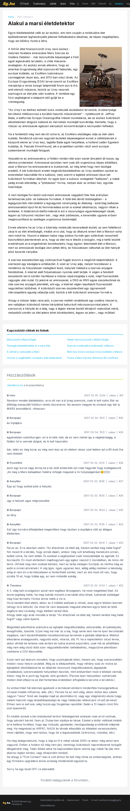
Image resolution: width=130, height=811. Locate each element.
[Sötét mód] (110, 4)
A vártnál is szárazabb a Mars (23, 351)
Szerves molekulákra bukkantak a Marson (90, 345)
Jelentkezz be (15, 385)
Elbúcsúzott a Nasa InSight (21, 339)
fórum (85, 3)
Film (72, 3)
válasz (112, 395)
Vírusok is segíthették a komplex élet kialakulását (34, 357)
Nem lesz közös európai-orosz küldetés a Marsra (94, 351)
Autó (63, 3)
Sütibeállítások (47, 805)
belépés (119, 3)
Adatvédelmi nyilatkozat (52, 800)
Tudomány (39, 3)
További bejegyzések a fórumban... (65, 780)
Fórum (85, 800)
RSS (93, 3)
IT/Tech (24, 3)
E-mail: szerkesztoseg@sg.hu (106, 800)
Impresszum (73, 800)
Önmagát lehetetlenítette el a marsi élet (28, 345)
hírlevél (102, 3)
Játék (53, 3)
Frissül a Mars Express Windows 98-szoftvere (92, 357)
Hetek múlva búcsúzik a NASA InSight (88, 339)
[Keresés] (78, 4)
